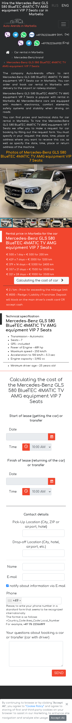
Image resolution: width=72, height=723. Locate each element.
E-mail (12, 577)
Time (13, 447)
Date (13, 429)
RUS (55, 5)
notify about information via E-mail (37, 586)
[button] (68, 191)
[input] (27, 436)
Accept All (58, 718)
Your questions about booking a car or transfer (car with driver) (35, 635)
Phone (11, 593)
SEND (59, 673)
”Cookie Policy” (34, 706)
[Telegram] (15, 34)
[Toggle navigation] (63, 24)
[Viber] (7, 34)
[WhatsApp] (23, 34)
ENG (65, 5)
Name (12, 566)
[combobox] (14, 600)
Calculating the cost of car (38, 280)
